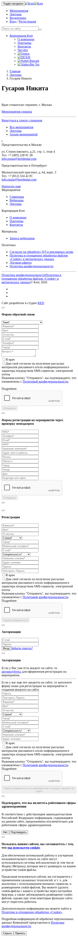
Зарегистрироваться (15, 620)
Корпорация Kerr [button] (21, 35)
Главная (15, 71)
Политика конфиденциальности (31, 266)
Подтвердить (19, 832)
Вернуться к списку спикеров (22, 120)
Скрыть (7, 933)
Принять (20, 933)
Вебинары (17, 200)
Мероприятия (19, 10)
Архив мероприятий (24, 134)
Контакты (24, 46)
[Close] (3, 307)
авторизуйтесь (11, 671)
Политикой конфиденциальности (45, 381)
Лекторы (16, 14)
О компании (26, 39)
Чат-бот (23, 50)
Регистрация (27, 21)
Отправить (9, 408)
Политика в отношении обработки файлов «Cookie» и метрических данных (39, 257)
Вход (13, 21)
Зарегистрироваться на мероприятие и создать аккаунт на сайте (39, 790)
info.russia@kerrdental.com (19, 158)
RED (41, 303)
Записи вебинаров (22, 238)
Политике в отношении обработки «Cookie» (32, 912)
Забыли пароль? (22, 648)
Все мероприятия (21, 127)
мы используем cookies (23, 847)
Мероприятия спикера (17, 111)
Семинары (17, 196)
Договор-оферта (21, 262)
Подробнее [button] (9, 388)
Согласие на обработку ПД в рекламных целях (41, 252)
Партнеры (24, 43)
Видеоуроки (18, 18)
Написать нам (11, 186)
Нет (5, 832)
